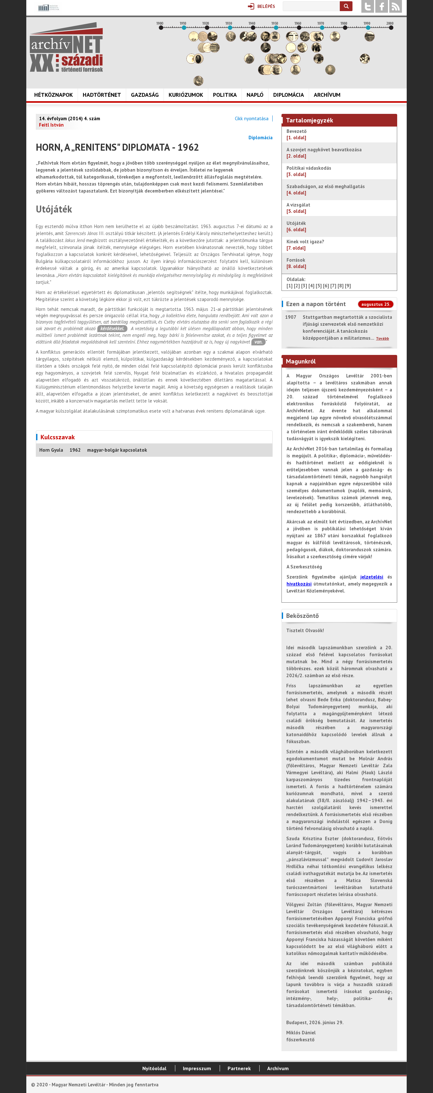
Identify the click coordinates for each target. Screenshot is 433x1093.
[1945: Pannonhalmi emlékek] (266, 51)
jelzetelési (371, 577)
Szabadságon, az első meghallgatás (326, 189)
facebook (381, 6)
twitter (367, 6)
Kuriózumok (186, 94)
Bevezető (297, 134)
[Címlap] (66, 47)
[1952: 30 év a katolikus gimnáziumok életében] (282, 62)
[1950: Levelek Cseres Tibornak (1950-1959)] (277, 73)
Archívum (327, 94)
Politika (225, 94)
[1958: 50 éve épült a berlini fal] (295, 62)
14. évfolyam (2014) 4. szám (69, 118)
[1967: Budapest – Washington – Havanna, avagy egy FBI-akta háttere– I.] (316, 51)
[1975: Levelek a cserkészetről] (335, 40)
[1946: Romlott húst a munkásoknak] (268, 73)
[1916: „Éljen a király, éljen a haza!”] (198, 84)
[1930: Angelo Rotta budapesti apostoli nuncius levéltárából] (231, 40)
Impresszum (197, 1068)
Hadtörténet (102, 94)
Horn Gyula (51, 450)
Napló (255, 94)
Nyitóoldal (154, 1068)
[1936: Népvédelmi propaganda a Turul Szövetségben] (245, 40)
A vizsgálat (298, 208)
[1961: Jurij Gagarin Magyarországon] (302, 51)
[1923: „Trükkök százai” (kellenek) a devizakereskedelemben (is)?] (215, 51)
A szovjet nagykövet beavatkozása (324, 153)
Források (296, 263)
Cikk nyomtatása (251, 118)
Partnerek (239, 1068)
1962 (75, 450)
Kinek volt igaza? (305, 245)
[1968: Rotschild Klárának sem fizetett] (318, 40)
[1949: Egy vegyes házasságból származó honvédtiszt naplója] (275, 40)
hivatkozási (299, 584)
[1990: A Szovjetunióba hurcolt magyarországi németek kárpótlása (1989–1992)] (370, 40)
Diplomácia (288, 94)
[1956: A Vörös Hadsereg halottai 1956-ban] (291, 51)
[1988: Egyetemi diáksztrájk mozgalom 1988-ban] (365, 62)
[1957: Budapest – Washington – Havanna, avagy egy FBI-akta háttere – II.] (293, 40)
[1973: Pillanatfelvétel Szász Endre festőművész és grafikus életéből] (330, 73)
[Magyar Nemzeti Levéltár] (48, 12)
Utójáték (296, 226)
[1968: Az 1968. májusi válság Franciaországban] (318, 62)
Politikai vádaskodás (309, 171)
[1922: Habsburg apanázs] (212, 40)
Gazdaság (145, 94)
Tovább (382, 338)
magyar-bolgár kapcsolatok (117, 450)
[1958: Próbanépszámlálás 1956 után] (295, 73)
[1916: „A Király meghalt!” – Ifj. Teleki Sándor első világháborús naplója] (198, 62)
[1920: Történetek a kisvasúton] (208, 51)
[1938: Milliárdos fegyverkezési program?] (249, 62)
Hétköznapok (53, 94)
